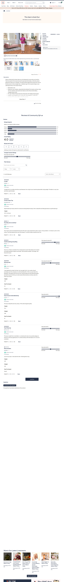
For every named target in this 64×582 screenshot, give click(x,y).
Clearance (26, 6)
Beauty (35, 6)
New (8, 6)
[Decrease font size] (40, 74)
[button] (50, 2)
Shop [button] (8, 2)
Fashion (31, 6)
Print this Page (38, 103)
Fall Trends (12, 6)
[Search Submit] (43, 3)
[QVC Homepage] (4, 11)
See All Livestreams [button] (32, 576)
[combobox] (33, 3)
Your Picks (4, 6)
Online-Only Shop (19, 6)
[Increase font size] (38, 74)
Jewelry (40, 6)
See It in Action (8, 68)
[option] (32, 8)
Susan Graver (45, 44)
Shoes (44, 6)
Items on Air (20, 2)
